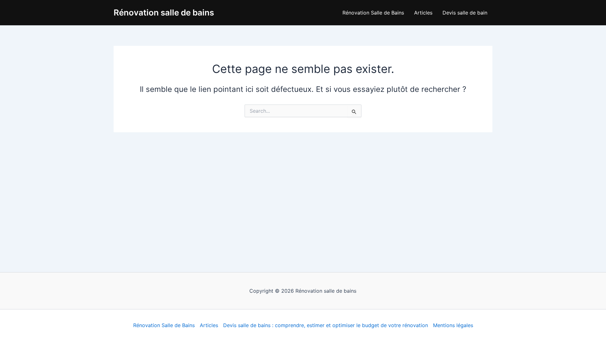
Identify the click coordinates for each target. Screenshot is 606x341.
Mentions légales (453, 325)
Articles (423, 12)
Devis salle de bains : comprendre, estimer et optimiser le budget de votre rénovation (325, 325)
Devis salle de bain (465, 12)
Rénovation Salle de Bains (373, 12)
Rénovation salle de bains (164, 12)
